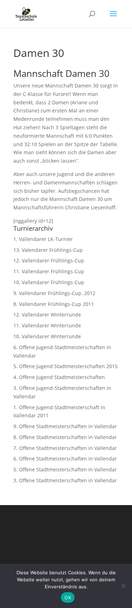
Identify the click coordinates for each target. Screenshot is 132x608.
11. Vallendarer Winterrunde (47, 325)
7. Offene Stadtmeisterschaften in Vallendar (65, 448)
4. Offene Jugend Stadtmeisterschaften (59, 377)
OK (67, 597)
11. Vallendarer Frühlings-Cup (48, 271)
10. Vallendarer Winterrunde (47, 336)
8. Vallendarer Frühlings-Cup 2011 (53, 304)
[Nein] (123, 585)
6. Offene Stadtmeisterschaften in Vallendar (65, 458)
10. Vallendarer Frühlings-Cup (48, 282)
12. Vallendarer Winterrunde (47, 314)
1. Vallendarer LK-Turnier (43, 239)
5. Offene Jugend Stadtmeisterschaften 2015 (65, 366)
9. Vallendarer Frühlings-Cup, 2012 (54, 293)
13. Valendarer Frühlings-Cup (48, 250)
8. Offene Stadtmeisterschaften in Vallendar (65, 437)
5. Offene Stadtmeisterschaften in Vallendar (65, 469)
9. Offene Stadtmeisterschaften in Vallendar (65, 426)
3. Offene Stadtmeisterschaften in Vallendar (65, 480)
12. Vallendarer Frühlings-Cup (48, 260)
